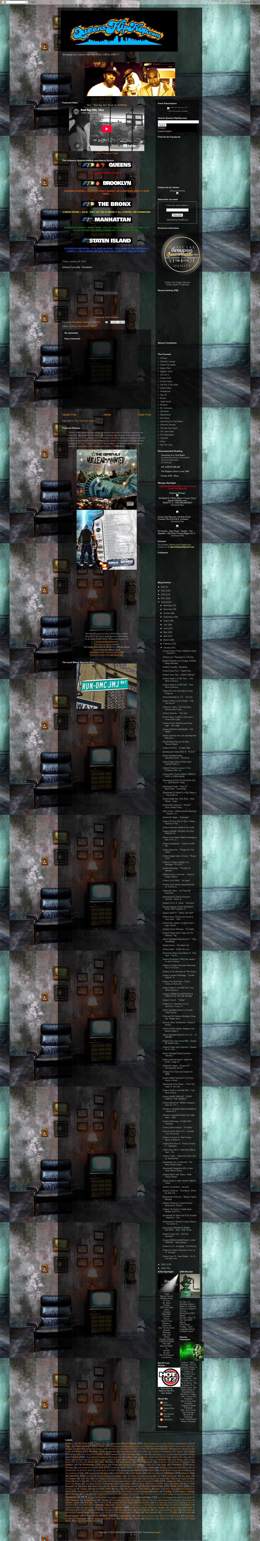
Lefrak (155, 1481)
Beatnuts (69, 1449)
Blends (188, 1449)
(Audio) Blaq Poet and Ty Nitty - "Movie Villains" (176, 743)
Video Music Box (143, 1516)
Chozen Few (166, 1321)
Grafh (179, 1467)
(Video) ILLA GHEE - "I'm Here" (176, 880)
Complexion (166, 1357)
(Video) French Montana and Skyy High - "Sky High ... (177, 724)
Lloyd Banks (125, 1484)
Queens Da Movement (97, 1497)
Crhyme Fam (90, 1457)
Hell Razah (172, 1470)
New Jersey (129, 1489)
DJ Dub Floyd (81, 1460)
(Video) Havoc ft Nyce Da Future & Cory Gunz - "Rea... (178, 918)
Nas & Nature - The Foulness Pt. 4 (188, 1384)
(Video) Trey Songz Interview (177, 282)
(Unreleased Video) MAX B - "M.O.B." (179, 752)
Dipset (112, 1462)
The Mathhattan (167, 435)
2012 (163, 594)
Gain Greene (149, 1467)
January (167, 647)
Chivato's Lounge (167, 361)
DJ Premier (116, 1460)
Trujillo (166, 1294)
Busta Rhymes (127, 1452)
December (168, 605)
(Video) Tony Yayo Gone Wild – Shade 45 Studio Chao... (179, 1042)
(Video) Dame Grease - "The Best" (178, 1127)
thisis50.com (90, 1521)
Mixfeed (163, 405)
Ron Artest (164, 418)
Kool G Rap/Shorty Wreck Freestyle (188, 1420)
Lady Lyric (166, 1335)
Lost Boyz (140, 1484)
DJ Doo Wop (182, 1457)
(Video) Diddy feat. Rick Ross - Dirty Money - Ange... (178, 800)
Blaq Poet (177, 1449)
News (157, 1489)
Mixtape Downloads (152, 1486)
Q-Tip (86, 1494)
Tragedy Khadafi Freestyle (188, 1406)
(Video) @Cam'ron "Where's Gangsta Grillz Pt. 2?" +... (179, 1104)
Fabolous (69, 1465)
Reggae (177, 1500)
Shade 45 (176, 1505)
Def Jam (79, 1462)
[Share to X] (117, 322)
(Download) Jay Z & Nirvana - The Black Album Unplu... (177, 1163)
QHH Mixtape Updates (152, 1494)
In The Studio (136, 1473)
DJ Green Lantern (99, 1460)
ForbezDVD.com (143, 1465)
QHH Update (168, 1494)
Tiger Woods (159, 1510)
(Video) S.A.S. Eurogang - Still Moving (179, 1246)
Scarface (118, 1505)
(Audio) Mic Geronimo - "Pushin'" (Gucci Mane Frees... (177, 806)
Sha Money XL (150, 1505)
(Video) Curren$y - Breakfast (175, 667)
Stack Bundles (158, 1507)
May (165, 632)
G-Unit (99, 1467)
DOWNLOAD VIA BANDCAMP (107, 652)
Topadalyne (187, 1510)
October (167, 613)
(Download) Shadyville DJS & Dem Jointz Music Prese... (178, 1169)
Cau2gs (191, 1451)
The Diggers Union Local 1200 (175, 471)
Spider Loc (134, 1508)
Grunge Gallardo (166, 1339)
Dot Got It (164, 375)
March (166, 640)
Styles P (191, 1507)
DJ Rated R (131, 1460)
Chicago (72, 1454)
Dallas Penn (165, 368)
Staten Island (176, 1507)
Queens (71, 1497)
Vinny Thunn (159, 1516)
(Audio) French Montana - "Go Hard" (178, 929)
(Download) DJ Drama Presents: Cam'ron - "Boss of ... (177, 898)
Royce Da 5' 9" (188, 1503)
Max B (187, 1484)
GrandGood (165, 391)
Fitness (104, 1465)
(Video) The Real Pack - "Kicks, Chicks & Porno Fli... (176, 982)
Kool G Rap (80, 1481)
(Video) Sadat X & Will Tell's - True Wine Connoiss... (178, 679)
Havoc (151, 1470)
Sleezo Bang (103, 1508)
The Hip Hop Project (169, 428)
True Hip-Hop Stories (122, 1512)
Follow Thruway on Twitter (106, 153)
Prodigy (168, 1491)
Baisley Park (116, 1446)
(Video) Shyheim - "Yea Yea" (175, 713)
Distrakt (166, 1330)
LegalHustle (171, 1481)
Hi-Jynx (166, 1353)
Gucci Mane (87, 1470)
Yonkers (136, 1518)
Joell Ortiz (85, 1478)
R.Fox (183, 1497)
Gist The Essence (166, 1328)
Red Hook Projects (161, 1500)
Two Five (165, 1512)
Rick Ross (88, 1502)
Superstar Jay (93, 1510)
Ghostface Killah (166, 1468)
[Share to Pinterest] (123, 322)
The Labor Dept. (167, 431)
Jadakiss (119, 1476)
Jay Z (159, 1476)
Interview (74, 1476)
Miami (84, 1486)
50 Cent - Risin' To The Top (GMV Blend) (188, 1320)
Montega (166, 1332)
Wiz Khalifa (96, 1519)
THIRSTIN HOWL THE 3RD (166, 1342)
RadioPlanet (165, 415)
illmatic (78, 1521)
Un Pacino (186, 1512)
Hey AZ (163, 395)
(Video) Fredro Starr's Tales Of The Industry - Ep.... (178, 934)
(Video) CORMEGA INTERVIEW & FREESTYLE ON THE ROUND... (178, 995)
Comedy (144, 1454)
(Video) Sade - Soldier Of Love (176, 949)
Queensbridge (143, 1497)
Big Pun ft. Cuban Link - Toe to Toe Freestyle (188, 1396)
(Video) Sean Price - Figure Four (177, 671)
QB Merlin (164, 411)
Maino (176, 1484)
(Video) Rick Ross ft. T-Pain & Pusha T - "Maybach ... (179, 1144)
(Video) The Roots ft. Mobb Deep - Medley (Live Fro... (178, 1210)
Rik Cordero (114, 1502)
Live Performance (106, 1484)
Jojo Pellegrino (101, 1479)
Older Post (144, 414)
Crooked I (103, 1457)
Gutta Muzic (101, 1470)
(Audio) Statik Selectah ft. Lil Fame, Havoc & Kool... (178, 1079)
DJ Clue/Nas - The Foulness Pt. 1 (188, 1379)
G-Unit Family (166, 381)
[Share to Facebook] (120, 322)
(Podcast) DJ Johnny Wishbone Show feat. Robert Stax (179, 1017)
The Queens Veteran (168, 1415)
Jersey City (172, 1476)
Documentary (126, 1462)
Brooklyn (94, 1451)
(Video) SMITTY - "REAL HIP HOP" (178, 913)
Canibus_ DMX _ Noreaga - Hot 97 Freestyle (188, 1364)
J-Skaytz (166, 1312)
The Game (109, 1510)
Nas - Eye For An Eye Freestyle (188, 1411)
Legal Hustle (165, 401)
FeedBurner (183, 220)
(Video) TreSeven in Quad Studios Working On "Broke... (177, 1204)
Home (107, 414)
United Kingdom (72, 1516)
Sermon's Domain (168, 425)
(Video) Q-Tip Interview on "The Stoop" (180, 971)
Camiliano (167, 1451)
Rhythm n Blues (72, 1502)
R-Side (166, 1305)
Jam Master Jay (133, 1476)
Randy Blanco (90, 1500)
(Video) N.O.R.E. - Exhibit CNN (176, 748)
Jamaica (148, 1476)
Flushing (126, 1465)
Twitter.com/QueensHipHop (106, 641)
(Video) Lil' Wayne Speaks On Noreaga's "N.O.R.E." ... (176, 863)
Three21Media (143, 1510)
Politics (156, 1491)
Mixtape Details (130, 1486)
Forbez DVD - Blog (169, 476)
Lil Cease (184, 1481)
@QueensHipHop (177, 191)
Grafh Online (165, 388)
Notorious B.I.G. (84, 1491)
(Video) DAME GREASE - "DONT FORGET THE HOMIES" (177, 1097)
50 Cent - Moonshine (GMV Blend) (187, 1313)
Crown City (116, 1457)
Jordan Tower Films (119, 1479)
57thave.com (99, 1443)
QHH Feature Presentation (129, 1494)
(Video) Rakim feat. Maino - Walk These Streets (177, 1175)
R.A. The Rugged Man (167, 1497)
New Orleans (83, 326)
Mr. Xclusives (166, 408)
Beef (79, 1449)
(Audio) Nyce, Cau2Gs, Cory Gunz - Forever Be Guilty (178, 718)
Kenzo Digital (180, 1479)
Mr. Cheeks (82, 1489)
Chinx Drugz (86, 1454)
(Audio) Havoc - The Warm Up (176, 945)
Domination (162, 1462)
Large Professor (125, 1481)
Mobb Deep (176, 1486)
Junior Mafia (137, 1479)
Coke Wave (131, 1454)
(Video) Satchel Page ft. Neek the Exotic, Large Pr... (177, 1060)
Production (74, 1494)
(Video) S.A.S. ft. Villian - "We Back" (179, 903)
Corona (74, 1457)
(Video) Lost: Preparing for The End (178, 657)
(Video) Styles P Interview (177, 285)
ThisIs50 (164, 438)
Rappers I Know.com (166, 1324)
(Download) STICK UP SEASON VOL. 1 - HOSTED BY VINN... (179, 781)
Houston (92, 1473)
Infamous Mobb (188, 1473)
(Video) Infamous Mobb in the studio (178, 827)
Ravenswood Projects (139, 1500)
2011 (163, 598)
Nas (117, 1489)
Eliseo (166, 1319)
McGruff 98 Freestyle (188, 1415)
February (167, 644)
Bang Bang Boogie (133, 1446)
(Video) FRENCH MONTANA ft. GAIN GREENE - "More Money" (179, 1241)
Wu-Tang (124, 1518)
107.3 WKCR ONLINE (170, 467)
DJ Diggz (167, 1457)
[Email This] (111, 322)
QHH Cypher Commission (104, 1494)
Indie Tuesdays (153, 1473)
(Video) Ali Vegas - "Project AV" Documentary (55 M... (176, 1067)
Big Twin (146, 1449)
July (165, 625)
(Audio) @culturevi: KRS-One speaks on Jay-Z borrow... (179, 960)
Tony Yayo (173, 1510)
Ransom (105, 1500)
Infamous (169, 1473)
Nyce (98, 1492)
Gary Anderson (167, 1403)
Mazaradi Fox (71, 1486)
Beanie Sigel (185, 1446)
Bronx (79, 1451)
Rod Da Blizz (144, 1502)
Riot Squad (129, 1502)
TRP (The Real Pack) (166, 1308)
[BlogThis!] (114, 322)
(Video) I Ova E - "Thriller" (174, 1000)
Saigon (107, 1505)
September (168, 617)
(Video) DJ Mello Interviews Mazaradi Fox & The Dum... (179, 966)
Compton (169, 1454)
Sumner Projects (76, 1510)
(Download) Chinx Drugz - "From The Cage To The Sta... (179, 1085)
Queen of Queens (184, 1494)
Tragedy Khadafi (83, 1512)
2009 (163, 1264)
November (168, 609)
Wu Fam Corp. (166, 445)
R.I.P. (192, 1497)
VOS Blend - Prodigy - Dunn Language (186, 1326)
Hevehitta (185, 1470)
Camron (179, 1451)
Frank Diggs (161, 1465)
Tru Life (107, 1512)
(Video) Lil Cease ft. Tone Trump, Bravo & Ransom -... (177, 1138)
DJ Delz (155, 1457)
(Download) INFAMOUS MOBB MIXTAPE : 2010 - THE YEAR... (178, 1229)
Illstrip (166, 1337)
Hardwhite (125, 1470)
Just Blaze (150, 1479)
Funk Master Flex (84, 1468)
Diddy (101, 1462)
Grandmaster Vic (72, 1470)
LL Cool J (94, 1481)
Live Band (89, 1484)
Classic (99, 1454)
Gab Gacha (134, 1468)
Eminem (186, 1462)
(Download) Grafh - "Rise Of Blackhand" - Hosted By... (175, 787)
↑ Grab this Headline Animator (177, 111)
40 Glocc (69, 1443)
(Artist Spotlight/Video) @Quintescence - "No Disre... (177, 757)
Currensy (73, 326)
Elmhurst (175, 1462)
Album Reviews (168, 1444)
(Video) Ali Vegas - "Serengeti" (176, 817)
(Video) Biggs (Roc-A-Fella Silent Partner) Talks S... (177, 763)
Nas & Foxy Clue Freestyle (188, 1402)
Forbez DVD (165, 378)
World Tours (110, 1518)
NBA (94, 1489)
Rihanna (101, 1503)
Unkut (162, 441)
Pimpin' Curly (130, 1492)
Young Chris (164, 1519)
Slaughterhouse (87, 1508)
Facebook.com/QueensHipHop (106, 644)
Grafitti (189, 1468)
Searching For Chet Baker (171, 421)
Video (92, 326)
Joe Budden (70, 1478)
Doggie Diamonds (144, 1462)
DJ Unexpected (147, 1460)
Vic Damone (89, 1516)
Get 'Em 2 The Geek (169, 385)
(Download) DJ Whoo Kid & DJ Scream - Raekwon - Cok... (180, 1216)
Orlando (107, 1491)
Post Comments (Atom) (84, 421)
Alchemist (183, 1443)
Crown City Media (168, 365)
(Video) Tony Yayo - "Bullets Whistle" (179, 675)
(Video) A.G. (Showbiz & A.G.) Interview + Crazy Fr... (176, 1005)
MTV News (164, 1484)
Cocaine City (115, 1454)
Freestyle (176, 1464)
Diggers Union (166, 371)
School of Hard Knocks (133, 1505)
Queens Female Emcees (121, 1497)
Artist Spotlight (83, 1446)
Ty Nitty (173, 1512)
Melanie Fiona (166, 1298)
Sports (145, 1507)
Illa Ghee (104, 1473)
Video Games (125, 1516)
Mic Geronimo (113, 1486)
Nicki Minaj (170, 1489)
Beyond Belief (166, 1346)
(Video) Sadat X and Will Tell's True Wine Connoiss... (178, 989)
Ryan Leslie (88, 1505)
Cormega (191, 1454)
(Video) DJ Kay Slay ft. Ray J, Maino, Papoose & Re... (179, 822)
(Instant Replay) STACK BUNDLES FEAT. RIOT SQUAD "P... (178, 908)
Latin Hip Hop (142, 1481)
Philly (118, 1491)
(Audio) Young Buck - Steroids (176, 1187)
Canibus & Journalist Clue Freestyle (188, 1373)
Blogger (157, 1532)
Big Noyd (124, 1449)
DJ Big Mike (143, 1457)
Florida (115, 1465)
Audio (101, 1446)
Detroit (91, 1462)
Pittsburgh (143, 1491)
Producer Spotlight (187, 1491)
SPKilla (122, 105)
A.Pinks (166, 1316)
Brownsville (111, 1451)
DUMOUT (162, 1460)
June (165, 628)
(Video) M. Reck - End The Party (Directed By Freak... (177, 708)
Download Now (177, 505)
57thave (163, 358)
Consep (180, 1454)
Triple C (98, 1512)
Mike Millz (166, 1314)
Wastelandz (81, 1518)
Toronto (68, 1512)
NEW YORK (105, 1489)
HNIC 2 (114, 1470)
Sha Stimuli (164, 1505)
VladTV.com (174, 1516)
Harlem (138, 1470)
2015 (163, 587)
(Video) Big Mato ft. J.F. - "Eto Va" (178, 697)
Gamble (166, 1350)
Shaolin (187, 1505)
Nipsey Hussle (166, 1296)
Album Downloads (151, 1444)
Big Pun (135, 1449)
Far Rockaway (86, 1464)
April (165, 636)
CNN (139, 1451)
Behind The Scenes (94, 1449)
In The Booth (119, 1473)
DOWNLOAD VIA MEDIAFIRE (106, 655)
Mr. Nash (166, 1303)
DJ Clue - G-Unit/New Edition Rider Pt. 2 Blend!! (188, 1304)
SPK (98, 1505)
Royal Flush (173, 1503)
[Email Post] (106, 322)
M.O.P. (152, 1484)
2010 (163, 602)
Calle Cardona (153, 1452)
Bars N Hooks (170, 1446)
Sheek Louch (70, 1508)
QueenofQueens (168, 1409)
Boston (68, 1452)
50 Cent (82, 1443)
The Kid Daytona (166, 1355)
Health (162, 1470)
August (166, 621)
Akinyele (113, 1444)
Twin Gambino (151, 1512)
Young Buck (150, 1519)
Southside (117, 1507)
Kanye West (164, 1478)
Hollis (82, 1473)
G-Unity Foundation (118, 1468)
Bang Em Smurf (152, 1446)
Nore (68, 1491)
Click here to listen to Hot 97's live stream (166, 1390)
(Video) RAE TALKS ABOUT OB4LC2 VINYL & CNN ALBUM (179, 775)
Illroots (163, 398)
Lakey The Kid (108, 1481)
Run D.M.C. (74, 1505)
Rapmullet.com (120, 1500)
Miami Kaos (97, 1486)
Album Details (128, 1443)
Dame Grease (177, 1460)
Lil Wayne (76, 1484)
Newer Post (69, 414)
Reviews (188, 1500)
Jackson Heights (104, 1476)
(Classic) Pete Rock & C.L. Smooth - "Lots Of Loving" (179, 1132)
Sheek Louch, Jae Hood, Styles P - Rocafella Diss (188, 1389)
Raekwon (75, 1500)
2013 (163, 591)
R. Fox (166, 1301)
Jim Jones (186, 1476)
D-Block (129, 1457)
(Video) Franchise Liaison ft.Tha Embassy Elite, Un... (176, 769)
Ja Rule (89, 1476)
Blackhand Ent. (161, 1449)
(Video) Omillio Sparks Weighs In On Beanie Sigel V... (179, 1029)
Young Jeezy (179, 1519)
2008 (163, 1268)
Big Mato (112, 1449)
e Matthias (167, 1419)
